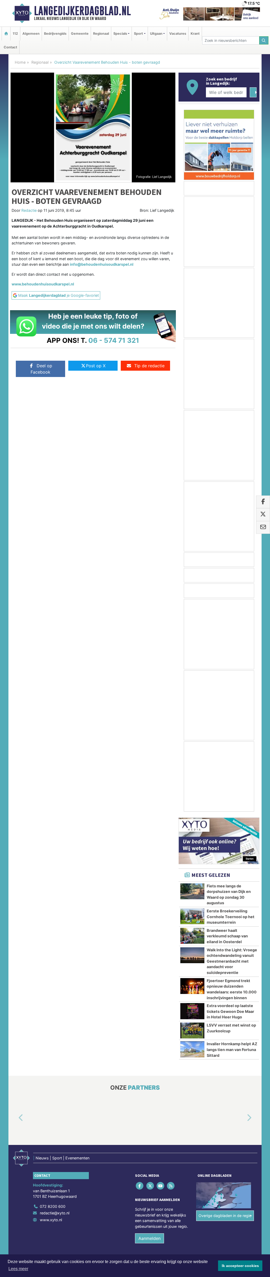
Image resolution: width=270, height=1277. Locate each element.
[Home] (6, 33)
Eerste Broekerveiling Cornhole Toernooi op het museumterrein (230, 916)
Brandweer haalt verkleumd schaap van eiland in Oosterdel (227, 936)
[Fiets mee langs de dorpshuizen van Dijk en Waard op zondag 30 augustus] (192, 891)
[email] (263, 527)
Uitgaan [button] (156, 34)
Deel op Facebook (41, 369)
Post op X (95, 365)
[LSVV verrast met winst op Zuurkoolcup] (192, 1030)
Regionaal (101, 34)
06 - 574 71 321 (113, 340)
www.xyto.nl (51, 1220)
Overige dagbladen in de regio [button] (225, 1215)
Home (20, 62)
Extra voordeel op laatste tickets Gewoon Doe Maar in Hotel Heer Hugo (230, 1011)
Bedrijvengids (55, 34)
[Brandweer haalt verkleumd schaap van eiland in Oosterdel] (192, 936)
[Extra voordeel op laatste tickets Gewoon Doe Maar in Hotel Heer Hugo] (192, 1011)
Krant (195, 34)
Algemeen (31, 34)
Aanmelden (149, 1238)
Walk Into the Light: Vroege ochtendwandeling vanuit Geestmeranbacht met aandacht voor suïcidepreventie (232, 961)
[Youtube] (161, 1185)
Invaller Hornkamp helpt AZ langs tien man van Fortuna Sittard (232, 1049)
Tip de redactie (149, 365)
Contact (10, 47)
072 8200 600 (52, 1206)
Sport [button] (138, 34)
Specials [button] (120, 34)
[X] (150, 1185)
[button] (14, 1118)
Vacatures (177, 34)
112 (15, 34)
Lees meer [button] (18, 1268)
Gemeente (80, 34)
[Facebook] (140, 1185)
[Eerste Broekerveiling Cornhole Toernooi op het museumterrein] (192, 916)
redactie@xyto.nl (54, 1213)
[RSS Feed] (171, 1185)
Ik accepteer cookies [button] (240, 1266)
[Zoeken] (264, 40)
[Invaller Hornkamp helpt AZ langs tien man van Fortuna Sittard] (192, 1049)
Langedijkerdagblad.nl (82, 11)
